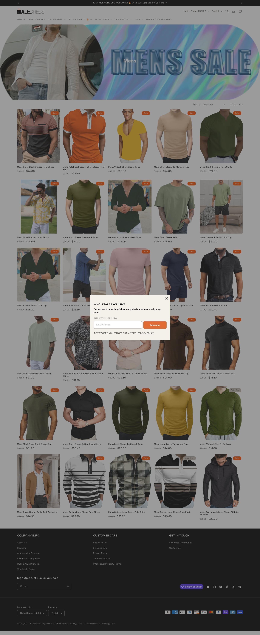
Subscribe (155, 325)
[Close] (166, 298)
